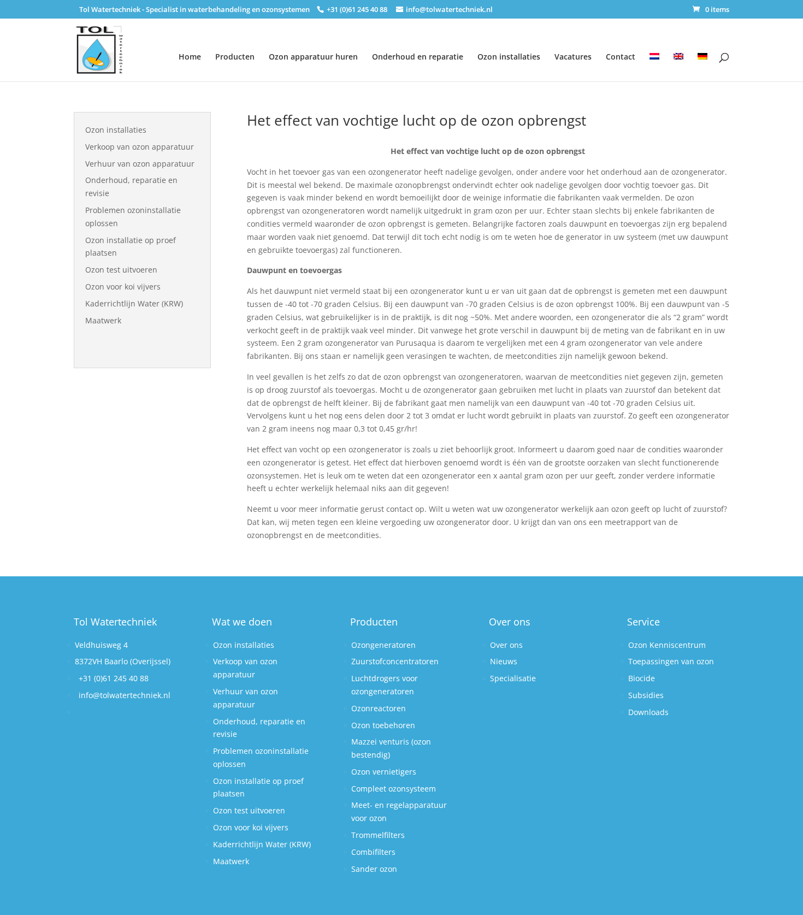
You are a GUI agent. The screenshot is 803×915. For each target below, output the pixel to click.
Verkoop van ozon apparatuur (139, 146)
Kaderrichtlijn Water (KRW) (134, 303)
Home (190, 56)
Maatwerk (103, 320)
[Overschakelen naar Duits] (702, 60)
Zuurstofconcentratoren (395, 661)
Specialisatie (513, 678)
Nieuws (503, 661)
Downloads (648, 712)
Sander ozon (374, 869)
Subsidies (646, 695)
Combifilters (373, 852)
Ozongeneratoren (383, 645)
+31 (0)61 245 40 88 (114, 678)
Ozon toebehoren (383, 725)
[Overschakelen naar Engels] (678, 60)
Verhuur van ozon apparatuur (139, 163)
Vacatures (573, 56)
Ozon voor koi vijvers (123, 286)
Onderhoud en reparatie (417, 56)
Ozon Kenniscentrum (667, 645)
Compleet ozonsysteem (393, 788)
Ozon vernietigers (383, 771)
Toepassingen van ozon (671, 661)
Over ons (506, 645)
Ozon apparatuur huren (313, 56)
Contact (620, 56)
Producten (235, 56)
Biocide (641, 678)
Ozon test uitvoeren (121, 269)
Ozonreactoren (378, 708)
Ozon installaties (508, 56)
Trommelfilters (378, 835)
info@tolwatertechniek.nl (124, 695)
